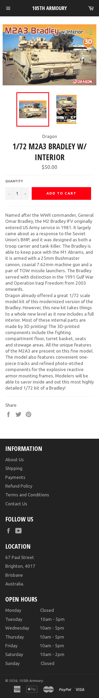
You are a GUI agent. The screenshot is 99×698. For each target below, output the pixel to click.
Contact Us (16, 503)
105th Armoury (49, 8)
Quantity (14, 181)
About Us (14, 459)
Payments (15, 477)
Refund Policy (18, 485)
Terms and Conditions (27, 494)
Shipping (13, 468)
